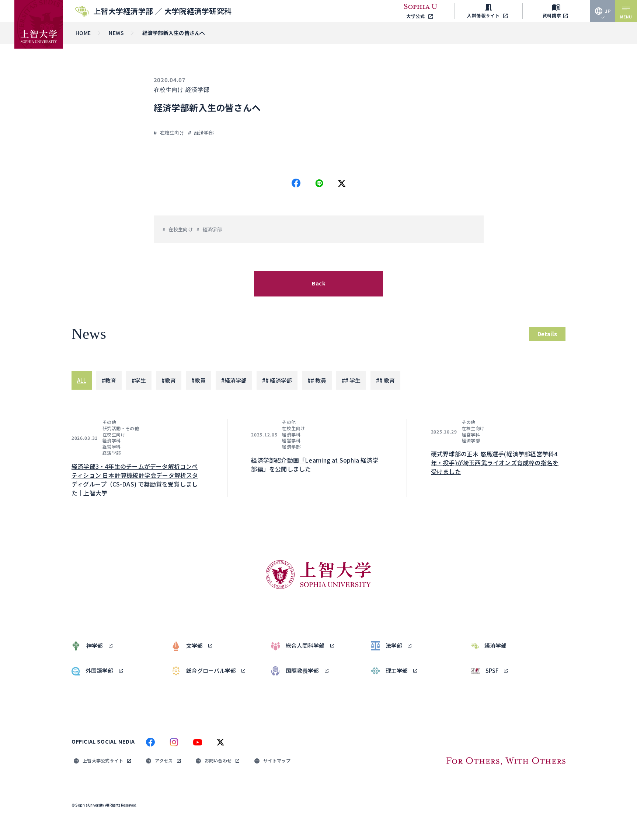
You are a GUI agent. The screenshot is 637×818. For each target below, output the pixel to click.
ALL (81, 380)
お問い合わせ (218, 760)
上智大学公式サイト (103, 760)
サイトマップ (276, 760)
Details (547, 334)
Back (318, 283)
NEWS (116, 32)
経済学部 (197, 90)
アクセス (164, 760)
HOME (83, 32)
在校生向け (169, 90)
